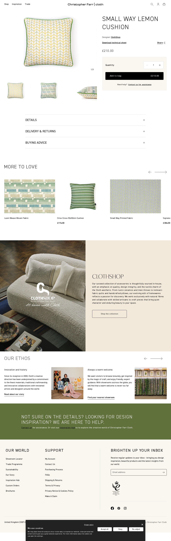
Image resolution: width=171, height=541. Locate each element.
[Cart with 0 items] (164, 4)
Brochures (10, 491)
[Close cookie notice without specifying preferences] (142, 524)
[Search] (152, 4)
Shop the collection (109, 314)
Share (160, 43)
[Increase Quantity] (159, 65)
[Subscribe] (163, 472)
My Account (50, 459)
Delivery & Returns (40, 131)
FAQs (47, 475)
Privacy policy (89, 525)
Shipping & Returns (53, 480)
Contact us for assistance (139, 85)
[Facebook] (112, 508)
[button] (149, 172)
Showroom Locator (14, 459)
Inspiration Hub (67, 428)
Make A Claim (51, 496)
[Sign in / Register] (158, 4)
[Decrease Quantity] (147, 65)
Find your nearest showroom (101, 398)
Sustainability (12, 470)
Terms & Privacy (52, 486)
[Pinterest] (118, 508)
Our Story (10, 475)
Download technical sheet (114, 43)
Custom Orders (12, 486)
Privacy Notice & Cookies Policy (59, 491)
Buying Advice (36, 142)
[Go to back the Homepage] (85, 4)
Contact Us (50, 464)
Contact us (26, 428)
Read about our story (14, 394)
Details (31, 120)
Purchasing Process (54, 470)
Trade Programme (14, 464)
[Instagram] (125, 508)
